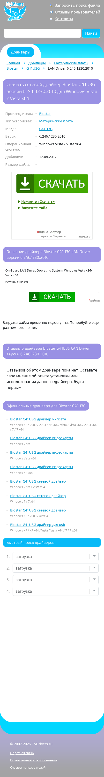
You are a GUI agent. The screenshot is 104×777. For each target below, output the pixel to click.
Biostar (12, 68)
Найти (91, 33)
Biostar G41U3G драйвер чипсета (38, 419)
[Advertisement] (52, 655)
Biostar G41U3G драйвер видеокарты (41, 438)
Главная (13, 63)
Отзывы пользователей (77, 12)
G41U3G (33, 68)
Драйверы (37, 63)
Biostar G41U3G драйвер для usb (37, 524)
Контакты (64, 18)
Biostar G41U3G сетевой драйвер (38, 481)
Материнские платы (71, 63)
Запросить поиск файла (77, 5)
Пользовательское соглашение (33, 760)
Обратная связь (22, 753)
